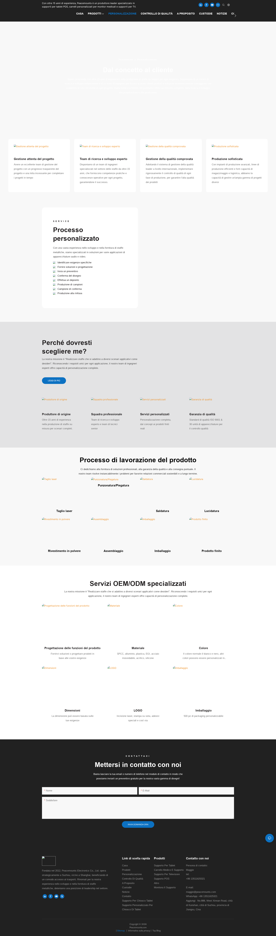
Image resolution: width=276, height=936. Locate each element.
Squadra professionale (106, 414)
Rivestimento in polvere (64, 551)
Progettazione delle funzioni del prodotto (72, 648)
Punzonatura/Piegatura (113, 485)
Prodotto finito (212, 551)
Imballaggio (163, 551)
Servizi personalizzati (154, 414)
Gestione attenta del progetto (34, 159)
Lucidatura (211, 511)
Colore (203, 648)
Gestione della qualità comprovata (169, 159)
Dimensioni (72, 710)
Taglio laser (64, 511)
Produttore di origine (56, 414)
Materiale (138, 648)
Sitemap (121, 930)
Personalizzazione (147, 59)
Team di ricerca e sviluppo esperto (103, 159)
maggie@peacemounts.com (201, 892)
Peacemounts (126, 59)
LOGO (138, 710)
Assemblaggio (113, 551)
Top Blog (156, 930)
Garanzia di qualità (202, 414)
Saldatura (162, 511)
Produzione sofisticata (227, 159)
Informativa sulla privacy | (140, 930)
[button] (235, 15)
